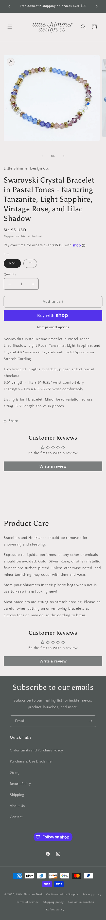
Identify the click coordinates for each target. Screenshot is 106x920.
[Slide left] (42, 156)
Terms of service (28, 902)
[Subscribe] (90, 721)
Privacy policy (92, 894)
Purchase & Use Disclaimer (31, 761)
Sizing (14, 773)
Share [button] (13, 421)
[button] (9, 26)
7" (30, 263)
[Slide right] (63, 156)
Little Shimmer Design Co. (33, 894)
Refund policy (55, 909)
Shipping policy (53, 902)
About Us (17, 806)
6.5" (12, 263)
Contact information (81, 902)
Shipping (9, 236)
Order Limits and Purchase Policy (36, 750)
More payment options (53, 327)
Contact (16, 817)
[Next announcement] (96, 6)
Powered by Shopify (64, 894)
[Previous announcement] (9, 6)
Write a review (53, 466)
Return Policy (20, 784)
